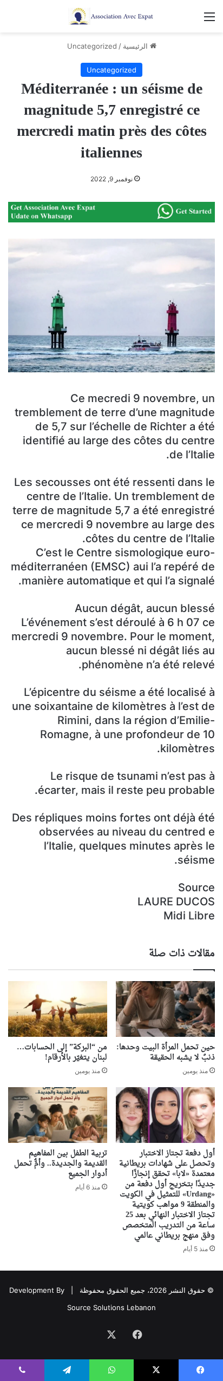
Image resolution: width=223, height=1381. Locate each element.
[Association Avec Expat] (111, 16)
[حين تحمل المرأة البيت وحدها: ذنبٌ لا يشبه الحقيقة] (165, 1009)
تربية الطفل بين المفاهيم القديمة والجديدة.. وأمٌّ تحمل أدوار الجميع (60, 1163)
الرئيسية (136, 46)
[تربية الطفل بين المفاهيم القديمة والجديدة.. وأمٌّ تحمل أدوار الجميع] (57, 1115)
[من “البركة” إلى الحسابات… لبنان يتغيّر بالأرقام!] (57, 1009)
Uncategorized (92, 46)
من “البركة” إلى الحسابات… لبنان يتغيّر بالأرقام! (62, 1052)
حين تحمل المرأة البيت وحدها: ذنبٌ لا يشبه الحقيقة (165, 1052)
